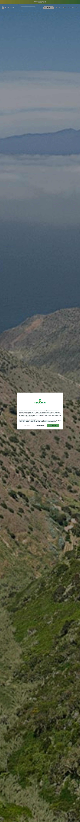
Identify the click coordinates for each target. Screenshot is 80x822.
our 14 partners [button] (33, 410)
